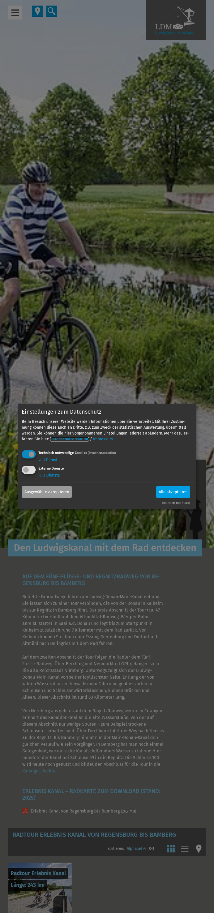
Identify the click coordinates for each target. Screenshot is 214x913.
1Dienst (47, 460)
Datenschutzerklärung (69, 439)
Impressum (103, 439)
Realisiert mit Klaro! (176, 503)
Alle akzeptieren (173, 491)
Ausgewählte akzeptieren (47, 491)
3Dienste (49, 475)
